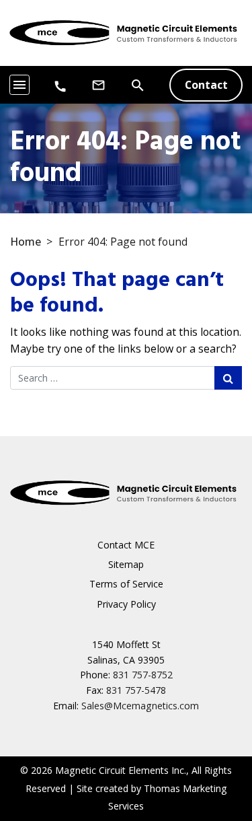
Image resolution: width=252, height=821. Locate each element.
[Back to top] (210, 741)
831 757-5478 (136, 690)
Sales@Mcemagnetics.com (140, 705)
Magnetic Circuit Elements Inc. (120, 770)
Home (25, 241)
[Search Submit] (228, 377)
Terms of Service (126, 583)
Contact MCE (126, 544)
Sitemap (126, 564)
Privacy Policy (126, 604)
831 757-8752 (143, 674)
